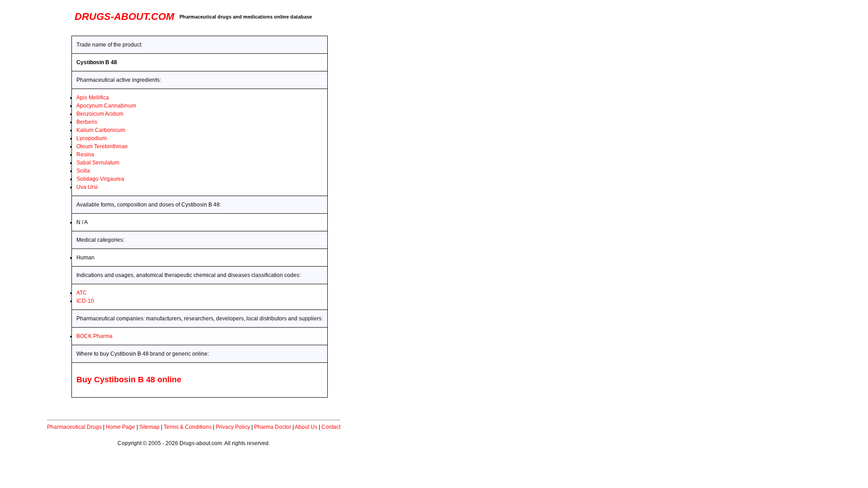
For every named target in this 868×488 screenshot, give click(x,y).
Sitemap (149, 427)
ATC (81, 293)
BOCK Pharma (94, 336)
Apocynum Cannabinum (106, 106)
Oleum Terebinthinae (102, 146)
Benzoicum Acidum (99, 114)
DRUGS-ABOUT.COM (124, 16)
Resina (85, 154)
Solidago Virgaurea (100, 179)
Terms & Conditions (188, 427)
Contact (330, 427)
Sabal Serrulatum (97, 163)
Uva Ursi (87, 187)
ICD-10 (85, 301)
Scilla (83, 171)
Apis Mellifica (92, 97)
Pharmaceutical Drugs (74, 427)
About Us (306, 427)
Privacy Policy (233, 427)
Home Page (120, 427)
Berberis (86, 122)
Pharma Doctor (272, 427)
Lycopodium (91, 138)
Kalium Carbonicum (100, 130)
